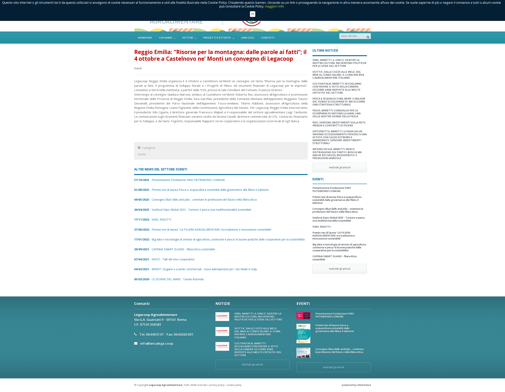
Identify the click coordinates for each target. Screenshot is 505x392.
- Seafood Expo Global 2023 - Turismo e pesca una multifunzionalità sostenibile (192, 209)
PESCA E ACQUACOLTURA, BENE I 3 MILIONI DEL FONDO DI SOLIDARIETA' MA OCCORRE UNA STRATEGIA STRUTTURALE (338, 101)
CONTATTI (267, 37)
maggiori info (274, 6)
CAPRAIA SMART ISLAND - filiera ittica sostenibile (334, 258)
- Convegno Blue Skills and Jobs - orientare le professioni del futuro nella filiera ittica (195, 199)
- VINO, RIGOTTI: (153, 219)
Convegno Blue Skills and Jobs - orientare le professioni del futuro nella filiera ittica (337, 210)
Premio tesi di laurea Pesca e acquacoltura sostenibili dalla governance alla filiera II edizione (336, 200)
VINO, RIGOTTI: (321, 226)
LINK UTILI (247, 37)
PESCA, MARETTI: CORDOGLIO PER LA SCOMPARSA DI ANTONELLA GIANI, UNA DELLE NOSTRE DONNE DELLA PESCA (336, 113)
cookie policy (233, 385)
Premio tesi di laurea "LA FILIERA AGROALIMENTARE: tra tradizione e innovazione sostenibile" (333, 235)
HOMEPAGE (145, 37)
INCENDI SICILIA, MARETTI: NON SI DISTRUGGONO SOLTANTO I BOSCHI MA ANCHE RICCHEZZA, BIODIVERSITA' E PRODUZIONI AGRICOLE (337, 153)
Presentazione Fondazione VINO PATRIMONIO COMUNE (331, 189)
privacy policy (216, 385)
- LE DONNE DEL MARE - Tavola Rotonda (169, 279)
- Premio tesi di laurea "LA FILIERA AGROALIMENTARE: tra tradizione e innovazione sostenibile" (203, 229)
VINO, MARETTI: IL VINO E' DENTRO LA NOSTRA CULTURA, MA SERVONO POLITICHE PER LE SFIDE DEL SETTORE (339, 63)
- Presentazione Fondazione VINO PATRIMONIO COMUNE (179, 180)
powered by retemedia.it (356, 385)
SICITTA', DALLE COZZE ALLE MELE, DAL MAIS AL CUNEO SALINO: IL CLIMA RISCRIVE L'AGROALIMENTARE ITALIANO (338, 74)
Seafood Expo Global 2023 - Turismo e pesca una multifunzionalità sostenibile (338, 219)
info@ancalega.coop (156, 343)
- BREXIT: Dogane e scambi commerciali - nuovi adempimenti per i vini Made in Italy (195, 269)
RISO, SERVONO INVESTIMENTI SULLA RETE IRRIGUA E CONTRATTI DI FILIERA (339, 124)
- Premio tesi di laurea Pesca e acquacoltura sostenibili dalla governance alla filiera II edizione (201, 190)
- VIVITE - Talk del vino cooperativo (164, 259)
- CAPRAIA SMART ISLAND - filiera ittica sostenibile (174, 249)
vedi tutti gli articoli (339, 167)
